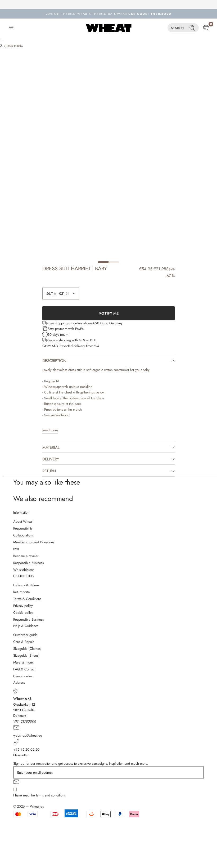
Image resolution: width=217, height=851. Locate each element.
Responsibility (23, 528)
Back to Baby (15, 46)
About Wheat (23, 521)
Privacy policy (23, 605)
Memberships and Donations (33, 542)
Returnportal (21, 591)
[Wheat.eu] (108, 28)
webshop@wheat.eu (27, 735)
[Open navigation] (11, 27)
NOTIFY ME (108, 313)
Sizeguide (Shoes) (26, 655)
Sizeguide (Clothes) (27, 648)
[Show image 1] (103, 262)
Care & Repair (23, 641)
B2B (16, 549)
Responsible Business (28, 562)
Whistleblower (23, 569)
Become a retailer (25, 555)
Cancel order (22, 676)
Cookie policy (23, 612)
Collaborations (23, 535)
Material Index (23, 662)
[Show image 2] (113, 262)
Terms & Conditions (27, 598)
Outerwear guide (25, 634)
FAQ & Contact (24, 669)
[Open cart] (206, 27)
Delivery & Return (26, 585)
